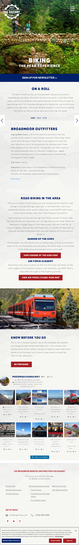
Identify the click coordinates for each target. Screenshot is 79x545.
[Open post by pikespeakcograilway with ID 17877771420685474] (71, 397)
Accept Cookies (55, 540)
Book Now (15, 179)
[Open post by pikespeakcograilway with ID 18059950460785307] (23, 397)
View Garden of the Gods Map (41, 255)
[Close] (75, 531)
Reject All (70, 540)
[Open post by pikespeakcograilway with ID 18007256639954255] (55, 397)
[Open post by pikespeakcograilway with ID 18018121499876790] (39, 397)
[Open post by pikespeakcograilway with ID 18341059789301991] (55, 429)
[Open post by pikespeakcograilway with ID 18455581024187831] (39, 429)
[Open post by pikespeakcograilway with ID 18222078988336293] (7, 429)
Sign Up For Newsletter (38, 77)
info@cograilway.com (19, 515)
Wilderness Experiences (39, 486)
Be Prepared (21, 364)
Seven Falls (10, 486)
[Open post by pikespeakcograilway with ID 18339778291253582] (7, 397)
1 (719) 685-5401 (42, 515)
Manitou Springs (59, 486)
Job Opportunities (60, 490)
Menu (72, 10)
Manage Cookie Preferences (11, 540)
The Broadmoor (12, 494)
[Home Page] (12, 11)
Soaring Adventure (14, 490)
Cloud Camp (36, 490)
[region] (39, 536)
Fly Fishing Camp (38, 500)
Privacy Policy (59, 536)
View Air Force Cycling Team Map (40, 277)
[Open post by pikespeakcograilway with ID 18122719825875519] (23, 429)
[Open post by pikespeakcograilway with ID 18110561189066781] (71, 429)
